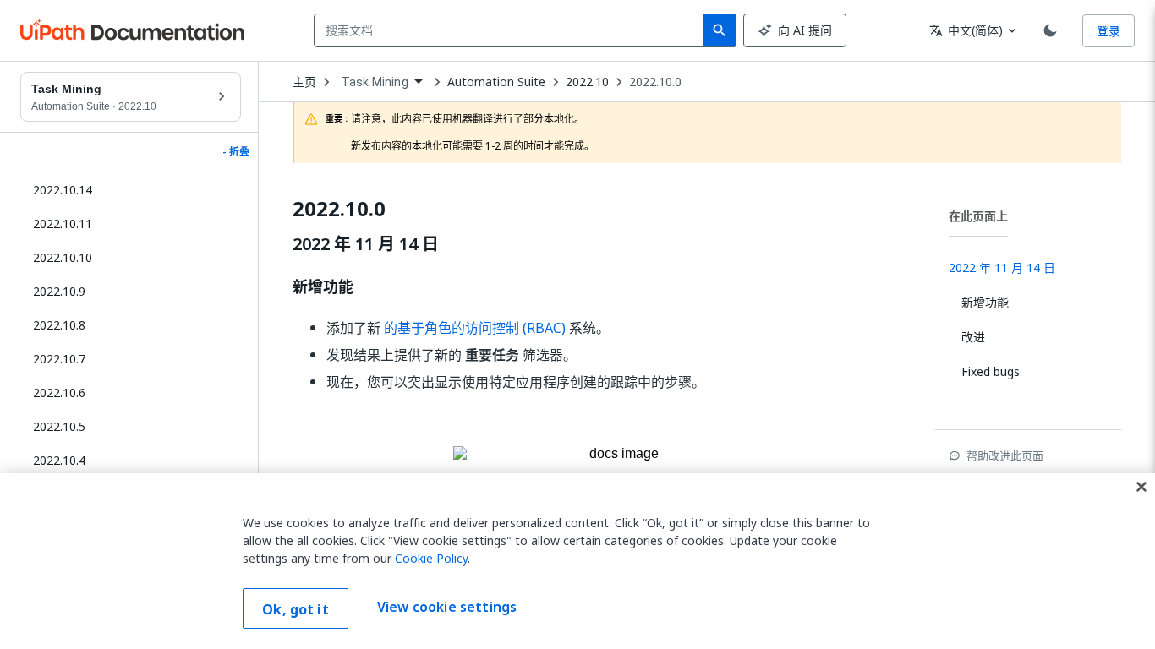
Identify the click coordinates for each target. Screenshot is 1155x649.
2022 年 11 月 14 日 (366, 244)
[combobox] (512, 30)
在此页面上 (978, 216)
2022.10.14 (62, 190)
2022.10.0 (655, 82)
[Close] (1141, 487)
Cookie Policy (431, 558)
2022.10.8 (59, 325)
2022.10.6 (59, 392)
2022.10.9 (59, 291)
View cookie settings (447, 607)
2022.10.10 (62, 257)
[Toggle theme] (1050, 30)
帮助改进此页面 (1004, 455)
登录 (1108, 31)
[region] (577, 561)
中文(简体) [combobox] (966, 30)
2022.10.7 (59, 359)
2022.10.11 (62, 223)
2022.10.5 (59, 426)
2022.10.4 (59, 460)
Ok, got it (295, 609)
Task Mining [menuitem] (375, 82)
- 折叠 (235, 152)
